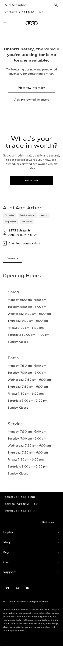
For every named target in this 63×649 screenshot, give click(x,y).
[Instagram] (17, 588)
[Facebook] (8, 588)
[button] (31, 532)
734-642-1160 (32, 12)
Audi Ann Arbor (15, 5)
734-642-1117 (24, 510)
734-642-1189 (27, 503)
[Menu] (6, 23)
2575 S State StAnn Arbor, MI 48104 (23, 232)
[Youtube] (27, 588)
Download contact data (24, 243)
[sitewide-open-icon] (56, 5)
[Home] (32, 23)
